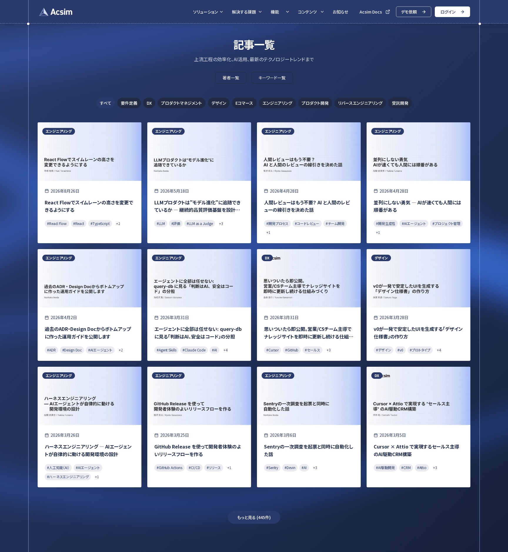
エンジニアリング (277, 103)
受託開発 (400, 103)
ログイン (447, 12)
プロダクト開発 (315, 103)
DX (149, 103)
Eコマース (244, 103)
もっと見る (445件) (254, 517)
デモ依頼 (409, 12)
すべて (105, 103)
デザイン (218, 103)
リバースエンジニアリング (360, 103)
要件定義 (129, 103)
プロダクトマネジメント (181, 103)
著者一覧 (231, 78)
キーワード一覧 (271, 78)
